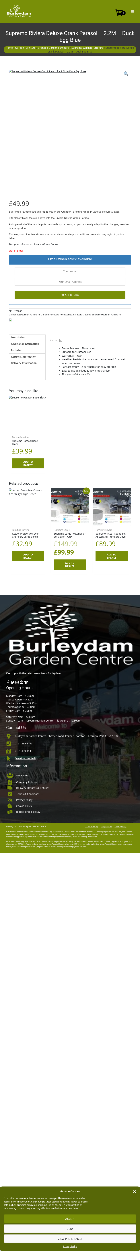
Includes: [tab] (16, 350)
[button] (134, 1191)
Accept (70, 1218)
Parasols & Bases (82, 314)
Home (9, 47)
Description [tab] (18, 337)
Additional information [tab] (25, 344)
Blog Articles (106, 826)
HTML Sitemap (91, 826)
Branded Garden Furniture (53, 47)
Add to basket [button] (28, 463)
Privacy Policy (70, 1246)
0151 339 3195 (23, 743)
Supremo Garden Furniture (87, 47)
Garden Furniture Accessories (56, 314)
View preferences (70, 1238)
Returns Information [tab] (23, 356)
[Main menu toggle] (132, 11)
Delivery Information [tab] (24, 363)
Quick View (28, 430)
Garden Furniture (25, 47)
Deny (70, 1228)
